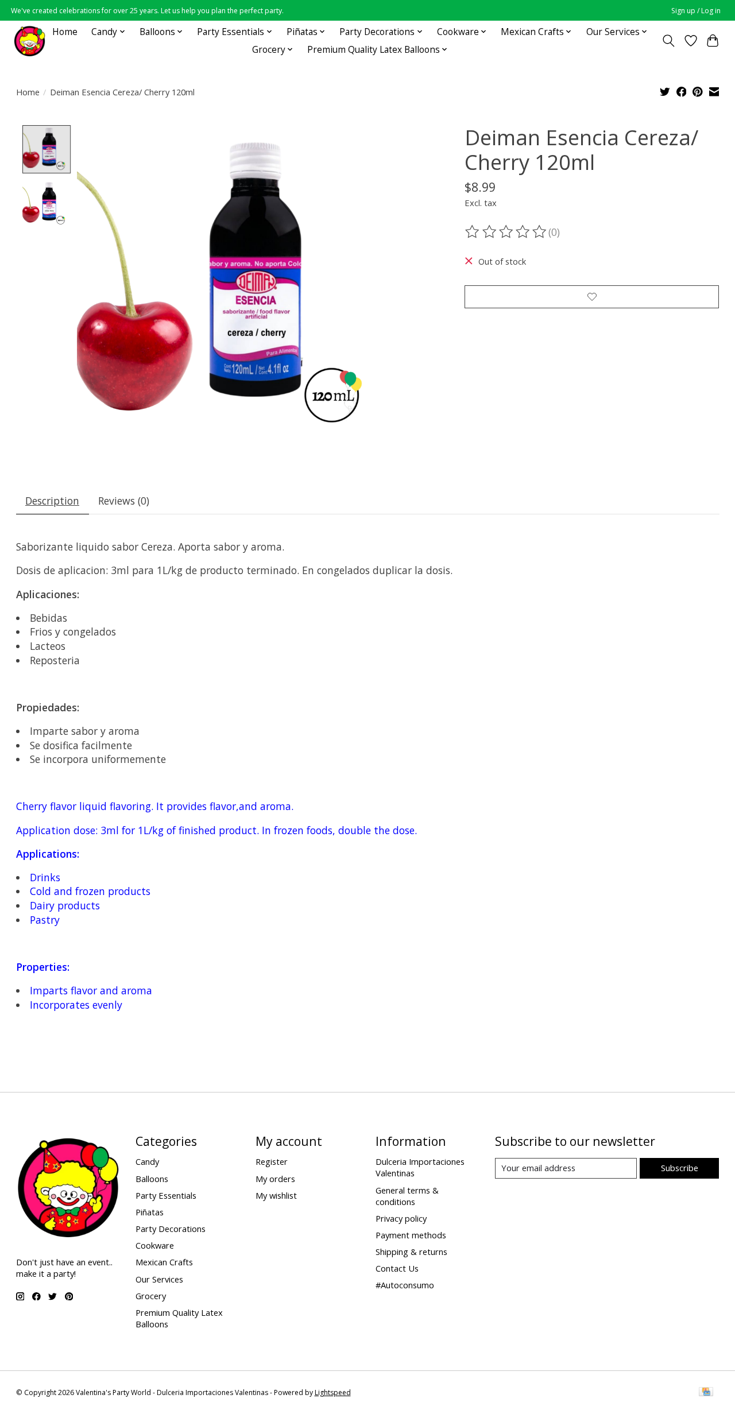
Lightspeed (333, 1392)
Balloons (152, 1178)
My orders (275, 1178)
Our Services (159, 1279)
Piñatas (150, 1212)
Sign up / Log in (696, 11)
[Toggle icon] (668, 40)
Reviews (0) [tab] (123, 501)
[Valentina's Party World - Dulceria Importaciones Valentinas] (29, 40)
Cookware (155, 1245)
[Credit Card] (706, 1392)
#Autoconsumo (405, 1285)
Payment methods (411, 1235)
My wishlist (276, 1195)
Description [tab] (52, 501)
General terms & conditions (407, 1195)
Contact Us (397, 1268)
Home (65, 32)
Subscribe (679, 1167)
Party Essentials (166, 1195)
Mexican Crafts (164, 1262)
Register (272, 1161)
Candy (147, 1161)
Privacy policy (401, 1218)
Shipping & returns (411, 1251)
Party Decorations (171, 1228)
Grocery (151, 1295)
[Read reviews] (506, 231)
